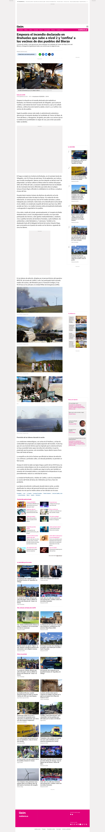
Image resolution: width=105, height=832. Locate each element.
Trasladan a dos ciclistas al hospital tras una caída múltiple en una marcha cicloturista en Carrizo (50, 739)
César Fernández (20, 604)
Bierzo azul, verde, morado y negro (76, 412)
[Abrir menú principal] (87, 26)
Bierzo (28, 495)
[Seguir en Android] (70, 814)
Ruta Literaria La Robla (29, 1)
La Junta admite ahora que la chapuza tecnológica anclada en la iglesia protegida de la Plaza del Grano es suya (50, 695)
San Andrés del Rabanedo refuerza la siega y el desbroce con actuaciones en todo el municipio (28, 626)
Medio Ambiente (47, 493)
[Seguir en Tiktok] (82, 824)
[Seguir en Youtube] (80, 824)
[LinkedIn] (52, 54)
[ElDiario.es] (82, 29)
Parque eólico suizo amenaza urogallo (39, 1)
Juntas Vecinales (21, 495)
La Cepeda (29, 493)
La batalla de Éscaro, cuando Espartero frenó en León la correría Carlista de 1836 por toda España (27, 694)
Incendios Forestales (37, 493)
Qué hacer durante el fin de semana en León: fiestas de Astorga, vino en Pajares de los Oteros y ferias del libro (51, 761)
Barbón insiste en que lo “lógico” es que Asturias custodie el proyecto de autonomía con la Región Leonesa (27, 647)
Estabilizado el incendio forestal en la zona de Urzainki (72, 328)
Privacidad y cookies (51, 829)
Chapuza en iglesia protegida (74, 1)
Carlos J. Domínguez (44, 699)
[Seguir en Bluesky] (71, 824)
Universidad (47, 29)
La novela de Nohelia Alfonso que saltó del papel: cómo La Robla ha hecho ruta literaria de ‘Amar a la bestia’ (27, 600)
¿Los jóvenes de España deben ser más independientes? (77, 439)
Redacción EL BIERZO (22, 722)
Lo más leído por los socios (24, 562)
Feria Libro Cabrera (60, 1)
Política (26, 29)
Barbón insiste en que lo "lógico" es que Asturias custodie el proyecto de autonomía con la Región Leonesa (77, 217)
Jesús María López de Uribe (23, 697)
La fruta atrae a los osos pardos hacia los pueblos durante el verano (28, 760)
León (24, 493)
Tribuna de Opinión (73, 399)
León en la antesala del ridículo (49, 578)
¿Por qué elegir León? (73, 403)
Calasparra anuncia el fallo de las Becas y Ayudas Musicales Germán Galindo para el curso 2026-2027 (72, 320)
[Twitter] (49, 54)
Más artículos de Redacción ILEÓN (26, 608)
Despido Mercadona (83, 1)
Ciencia (41, 29)
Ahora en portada (22, 654)
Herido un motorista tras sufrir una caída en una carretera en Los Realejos (72, 344)
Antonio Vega (20, 786)
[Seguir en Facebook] (74, 824)
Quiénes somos (37, 829)
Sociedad (36, 29)
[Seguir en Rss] (86, 824)
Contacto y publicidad (66, 829)
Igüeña (32, 495)
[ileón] (27, 813)
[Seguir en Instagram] (78, 824)
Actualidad (20, 29)
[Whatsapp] (40, 54)
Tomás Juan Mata (44, 580)
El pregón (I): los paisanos (72, 430)
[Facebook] (43, 54)
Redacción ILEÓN (21, 94)
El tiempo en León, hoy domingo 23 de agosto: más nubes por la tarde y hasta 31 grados (51, 647)
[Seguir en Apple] (72, 814)
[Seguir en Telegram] (76, 824)
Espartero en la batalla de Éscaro (51, 1)
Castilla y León (60, 29)
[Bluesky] (46, 54)
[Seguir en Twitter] (73, 824)
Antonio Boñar (72, 432)
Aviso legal (58, 829)
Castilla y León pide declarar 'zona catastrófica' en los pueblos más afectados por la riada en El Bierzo (50, 717)
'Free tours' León (66, 1)
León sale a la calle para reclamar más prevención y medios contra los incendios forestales (51, 599)
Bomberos (38, 495)
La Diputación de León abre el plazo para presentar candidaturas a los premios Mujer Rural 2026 (51, 626)
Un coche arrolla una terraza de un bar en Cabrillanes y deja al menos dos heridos (27, 739)
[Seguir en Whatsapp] (84, 824)
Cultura (30, 29)
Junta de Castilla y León (57, 493)
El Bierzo (53, 29)
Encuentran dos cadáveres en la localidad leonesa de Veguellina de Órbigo (27, 580)
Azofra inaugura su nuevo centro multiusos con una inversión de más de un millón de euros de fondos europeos (72, 336)
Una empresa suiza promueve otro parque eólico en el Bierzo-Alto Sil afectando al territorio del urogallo (27, 783)
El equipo (44, 829)
